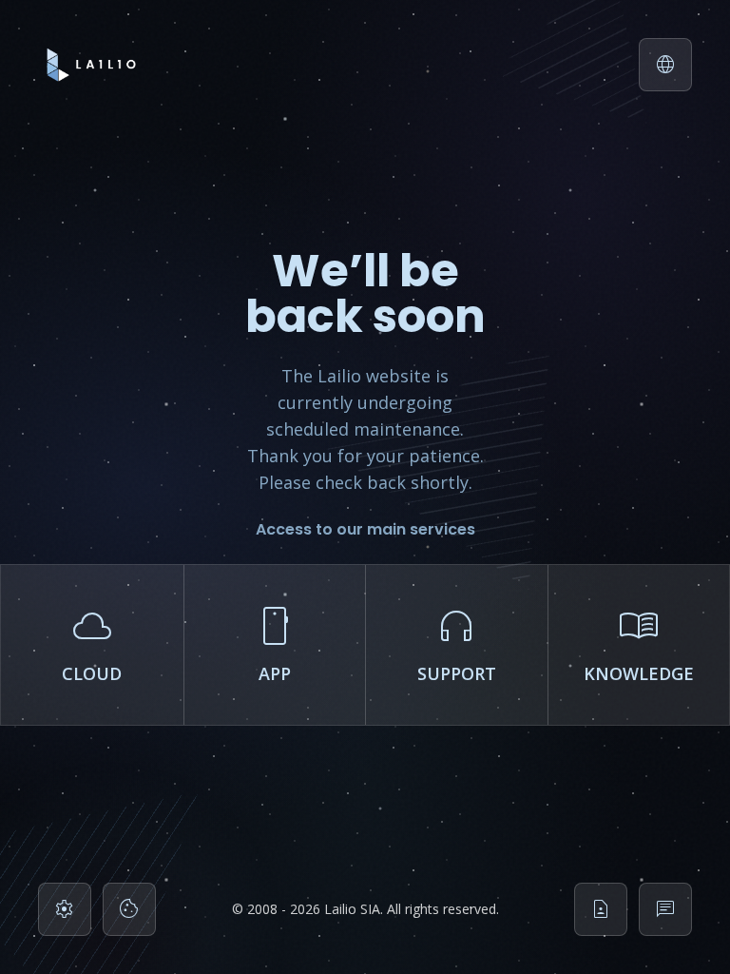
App (275, 641)
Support (456, 641)
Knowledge (639, 641)
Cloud (92, 641)
